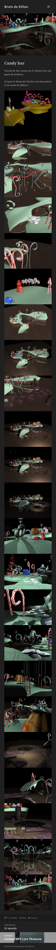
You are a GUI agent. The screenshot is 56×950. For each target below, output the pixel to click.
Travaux (34, 918)
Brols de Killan (16, 6)
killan (24, 918)
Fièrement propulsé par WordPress (19, 946)
